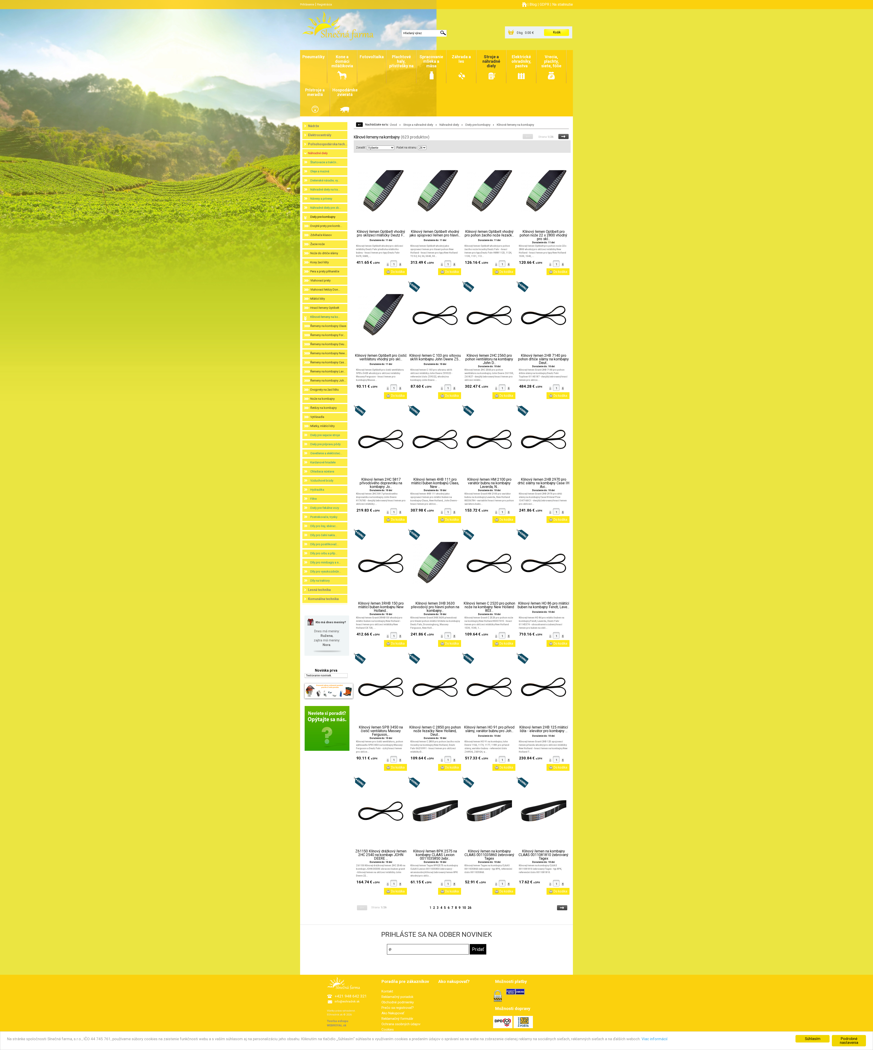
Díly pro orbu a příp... (323, 553)
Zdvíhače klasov (321, 235)
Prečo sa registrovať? (397, 1008)
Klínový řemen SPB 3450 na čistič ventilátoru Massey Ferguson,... (381, 731)
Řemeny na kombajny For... (327, 335)
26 (469, 907)
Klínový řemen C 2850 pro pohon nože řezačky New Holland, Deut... (435, 731)
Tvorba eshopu (337, 1021)
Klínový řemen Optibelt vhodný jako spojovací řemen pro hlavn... (435, 233)
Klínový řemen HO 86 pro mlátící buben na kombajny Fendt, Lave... (543, 605)
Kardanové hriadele (323, 462)
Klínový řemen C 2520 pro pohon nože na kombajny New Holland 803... (489, 607)
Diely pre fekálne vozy (324, 508)
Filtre (313, 498)
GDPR (544, 4)
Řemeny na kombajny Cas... (328, 362)
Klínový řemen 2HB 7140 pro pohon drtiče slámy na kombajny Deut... (543, 359)
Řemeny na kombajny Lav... (327, 371)
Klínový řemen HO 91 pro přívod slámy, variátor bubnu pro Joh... (489, 729)
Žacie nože (317, 244)
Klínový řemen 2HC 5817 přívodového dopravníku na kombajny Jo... (381, 483)
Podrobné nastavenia (849, 1040)
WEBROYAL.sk (336, 1025)
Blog (533, 4)
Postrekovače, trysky (323, 517)
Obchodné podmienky (397, 1002)
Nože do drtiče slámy (324, 253)
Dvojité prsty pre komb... (326, 226)
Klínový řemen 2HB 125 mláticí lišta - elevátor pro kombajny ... (543, 729)
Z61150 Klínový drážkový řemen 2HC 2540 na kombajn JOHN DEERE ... (380, 854)
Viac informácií (654, 1039)
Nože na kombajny (322, 398)
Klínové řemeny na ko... (325, 317)
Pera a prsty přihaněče (324, 271)
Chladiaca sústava (322, 471)
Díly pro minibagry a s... (325, 562)
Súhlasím (812, 1038)
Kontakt (387, 991)
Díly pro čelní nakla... (323, 535)
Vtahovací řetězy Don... (325, 289)
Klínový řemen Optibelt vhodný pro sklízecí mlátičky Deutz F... (381, 233)
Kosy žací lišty (319, 262)
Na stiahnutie (562, 4)
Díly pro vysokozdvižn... (325, 571)
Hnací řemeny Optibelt (324, 307)
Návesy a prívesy (321, 198)
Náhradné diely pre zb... (325, 207)
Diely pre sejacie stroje (325, 435)
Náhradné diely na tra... (325, 189)
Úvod (393, 124)
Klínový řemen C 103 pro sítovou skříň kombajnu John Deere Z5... (435, 357)
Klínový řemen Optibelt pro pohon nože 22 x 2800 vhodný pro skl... (543, 235)
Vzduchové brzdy (321, 480)
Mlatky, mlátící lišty (322, 426)
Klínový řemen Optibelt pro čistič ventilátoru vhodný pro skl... (381, 357)
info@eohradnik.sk (347, 1001)
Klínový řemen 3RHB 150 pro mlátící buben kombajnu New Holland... (381, 607)
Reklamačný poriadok (397, 997)
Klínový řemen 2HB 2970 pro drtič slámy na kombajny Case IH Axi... (543, 483)
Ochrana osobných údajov (400, 1024)
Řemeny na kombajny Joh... (328, 380)
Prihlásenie (307, 4)
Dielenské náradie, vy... (325, 180)
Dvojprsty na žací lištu (324, 389)
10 (464, 907)
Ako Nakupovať (392, 1013)
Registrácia (324, 4)
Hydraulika (317, 489)
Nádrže (313, 126)
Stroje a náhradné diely (418, 124)
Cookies (387, 1029)
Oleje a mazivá (319, 171)
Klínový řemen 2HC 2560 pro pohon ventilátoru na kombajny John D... (489, 359)
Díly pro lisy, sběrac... (324, 526)
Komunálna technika (323, 599)
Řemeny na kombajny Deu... (328, 344)
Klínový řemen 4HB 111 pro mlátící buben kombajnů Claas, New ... (435, 483)
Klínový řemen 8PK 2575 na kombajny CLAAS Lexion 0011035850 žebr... (435, 854)
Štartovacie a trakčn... (324, 162)
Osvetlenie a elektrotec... (326, 453)
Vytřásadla (317, 417)
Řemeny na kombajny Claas (328, 326)
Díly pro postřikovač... (324, 544)
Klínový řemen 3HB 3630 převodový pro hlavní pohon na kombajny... (435, 607)
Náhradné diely (318, 153)
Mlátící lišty (317, 298)
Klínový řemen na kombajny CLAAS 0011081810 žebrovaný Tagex (543, 854)
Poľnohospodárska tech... (328, 144)
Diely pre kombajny (322, 217)
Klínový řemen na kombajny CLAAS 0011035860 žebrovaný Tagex (489, 854)
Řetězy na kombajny (323, 407)
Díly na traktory (320, 580)
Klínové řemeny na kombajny (515, 124)
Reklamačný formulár (397, 1019)
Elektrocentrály (319, 135)
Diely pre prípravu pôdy (325, 444)
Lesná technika (319, 590)
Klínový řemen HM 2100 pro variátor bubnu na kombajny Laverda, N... (489, 483)
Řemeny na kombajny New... (328, 353)
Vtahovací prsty (320, 280)
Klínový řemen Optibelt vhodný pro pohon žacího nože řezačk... (489, 233)
